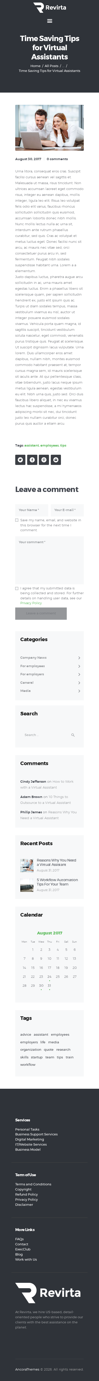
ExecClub (22, 1249)
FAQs (19, 1239)
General (27, 683)
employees (49, 445)
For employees (32, 666)
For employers (32, 674)
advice (25, 1034)
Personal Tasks (27, 1129)
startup (37, 1057)
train (70, 1057)
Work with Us (26, 1259)
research (63, 1049)
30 (41, 985)
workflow (27, 1065)
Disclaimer (24, 1205)
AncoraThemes (27, 1369)
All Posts (51, 66)
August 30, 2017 (28, 159)
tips (63, 445)
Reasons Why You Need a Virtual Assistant (56, 863)
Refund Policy (26, 1194)
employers (29, 1042)
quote (49, 1049)
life (42, 1042)
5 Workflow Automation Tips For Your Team (57, 882)
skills (24, 1057)
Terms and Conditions (33, 1184)
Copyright (23, 1189)
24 (49, 977)
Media (25, 691)
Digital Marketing (29, 1139)
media (53, 1042)
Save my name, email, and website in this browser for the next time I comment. (50, 525)
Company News (33, 658)
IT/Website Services (31, 1144)
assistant (31, 445)
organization (30, 1049)
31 (49, 985)
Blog (19, 1254)
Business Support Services (36, 1134)
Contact (21, 1244)
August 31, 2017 (48, 870)
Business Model (28, 1149)
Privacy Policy (31, 603)
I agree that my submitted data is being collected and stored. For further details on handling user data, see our (52, 596)
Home (35, 66)
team (49, 1057)
